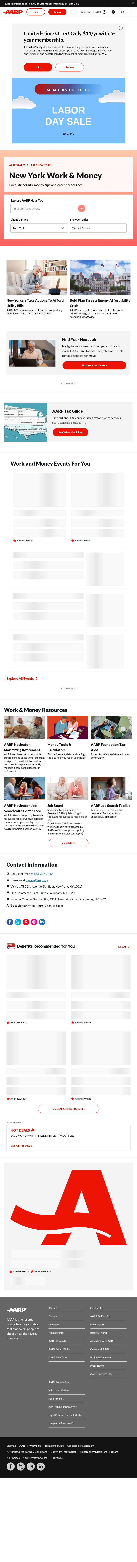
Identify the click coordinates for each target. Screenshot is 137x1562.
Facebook (10, 922)
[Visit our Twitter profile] (21, 1466)
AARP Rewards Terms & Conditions (27, 1451)
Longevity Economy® (60, 1423)
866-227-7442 (43, 873)
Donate (52, 1316)
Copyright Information (64, 1451)
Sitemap (11, 1445)
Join (37, 67)
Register (85, 11)
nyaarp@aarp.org (37, 880)
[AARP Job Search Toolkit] (111, 788)
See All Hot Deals (21, 1145)
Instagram (34, 922)
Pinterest (26, 922)
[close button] (120, 28)
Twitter (18, 922)
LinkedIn (42, 922)
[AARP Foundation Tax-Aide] (111, 727)
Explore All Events (20, 678)
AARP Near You (57, 1357)
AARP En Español (100, 1316)
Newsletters (97, 1324)
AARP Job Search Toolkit (110, 806)
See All (122, 946)
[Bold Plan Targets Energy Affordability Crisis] (100, 277)
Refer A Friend (98, 1332)
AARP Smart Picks (59, 1349)
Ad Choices (13, 1457)
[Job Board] (67, 788)
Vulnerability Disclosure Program (99, 1451)
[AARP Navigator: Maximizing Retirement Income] (24, 727)
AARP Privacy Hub (30, 1445)
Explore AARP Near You (27, 200)
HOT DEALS (20, 1130)
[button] (122, 12)
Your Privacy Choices (35, 1457)
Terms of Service (54, 1445)
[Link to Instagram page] (31, 1466)
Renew (69, 67)
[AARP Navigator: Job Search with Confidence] (24, 788)
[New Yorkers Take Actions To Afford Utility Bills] (37, 277)
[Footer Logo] (25, 1309)
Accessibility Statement (80, 1445)
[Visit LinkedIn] (41, 1466)
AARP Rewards (57, 1340)
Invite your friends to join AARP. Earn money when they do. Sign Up (40, 3)
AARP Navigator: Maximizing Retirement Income (22, 749)
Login (98, 11)
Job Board (55, 806)
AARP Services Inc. (101, 1373)
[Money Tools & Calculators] (67, 727)
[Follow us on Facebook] (11, 1466)
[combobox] (49, 208)
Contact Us (96, 1307)
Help (113, 12)
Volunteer (54, 1324)
